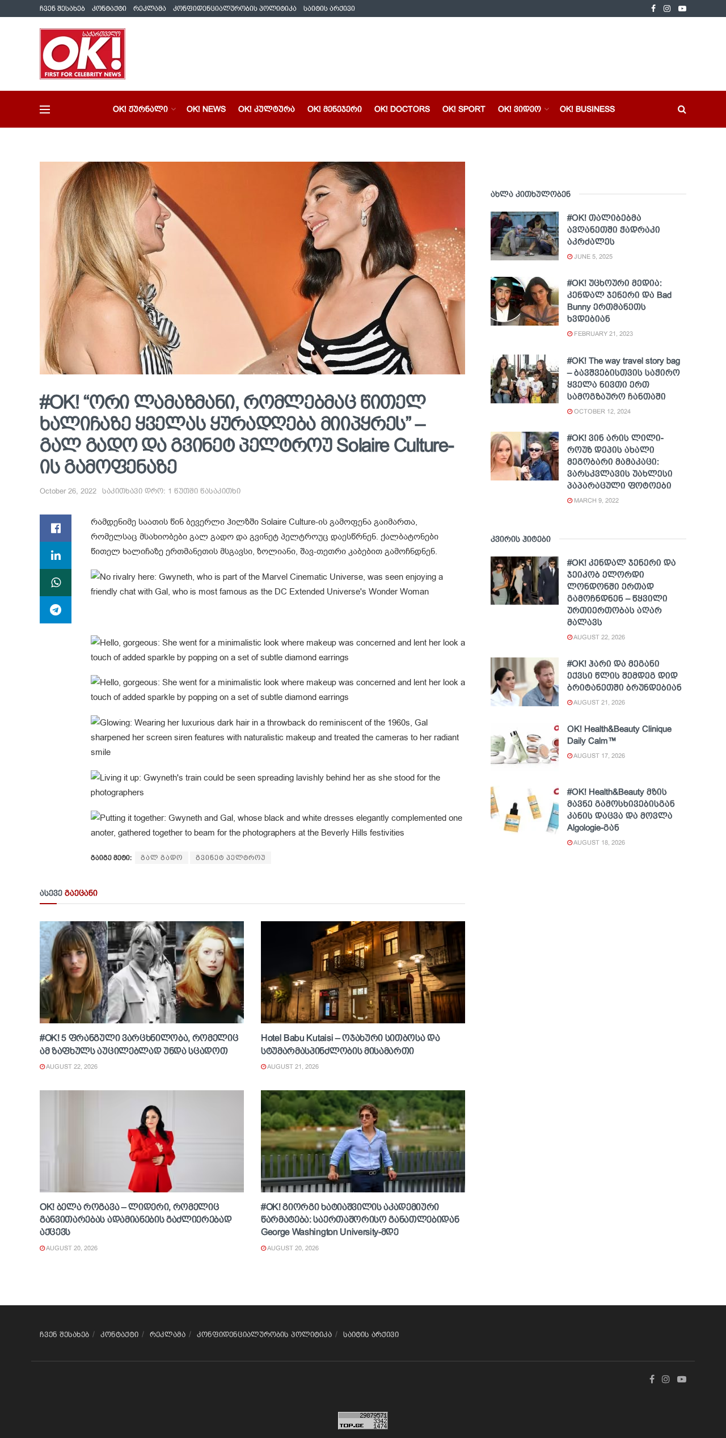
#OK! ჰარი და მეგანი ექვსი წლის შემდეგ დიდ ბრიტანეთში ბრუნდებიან (624, 675)
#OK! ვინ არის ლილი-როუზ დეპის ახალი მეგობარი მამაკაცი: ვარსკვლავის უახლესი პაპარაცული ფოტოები (620, 461)
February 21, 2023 (602, 333)
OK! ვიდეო (519, 108)
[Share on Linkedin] (55, 555)
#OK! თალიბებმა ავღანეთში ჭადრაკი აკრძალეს (613, 229)
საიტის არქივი (329, 8)
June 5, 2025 (592, 256)
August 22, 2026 (71, 1066)
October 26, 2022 (68, 491)
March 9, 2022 (595, 500)
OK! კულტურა (266, 108)
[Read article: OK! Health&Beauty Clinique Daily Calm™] (525, 747)
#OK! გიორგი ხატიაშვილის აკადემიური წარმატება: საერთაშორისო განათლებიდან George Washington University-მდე (360, 1219)
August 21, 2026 (292, 1066)
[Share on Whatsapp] (55, 582)
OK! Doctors (402, 108)
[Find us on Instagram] (667, 9)
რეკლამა (149, 8)
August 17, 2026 (598, 755)
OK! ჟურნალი (140, 108)
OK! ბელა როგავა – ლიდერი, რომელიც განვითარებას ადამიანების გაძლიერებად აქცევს (135, 1219)
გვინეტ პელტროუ (230, 858)
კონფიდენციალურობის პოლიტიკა (235, 8)
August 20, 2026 (71, 1248)
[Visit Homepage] (82, 53)
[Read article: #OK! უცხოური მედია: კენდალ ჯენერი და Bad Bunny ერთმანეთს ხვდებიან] (525, 301)
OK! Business (587, 108)
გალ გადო (162, 858)
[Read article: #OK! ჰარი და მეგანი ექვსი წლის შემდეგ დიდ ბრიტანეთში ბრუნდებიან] (525, 681)
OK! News (206, 108)
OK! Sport (464, 108)
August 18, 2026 (598, 842)
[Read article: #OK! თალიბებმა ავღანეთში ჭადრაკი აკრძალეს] (525, 236)
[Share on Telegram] (55, 609)
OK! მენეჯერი (334, 108)
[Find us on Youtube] (682, 9)
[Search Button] (682, 109)
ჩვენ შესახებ (62, 8)
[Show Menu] (45, 109)
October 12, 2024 (601, 411)
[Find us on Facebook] (653, 9)
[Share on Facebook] (55, 528)
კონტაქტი (109, 8)
